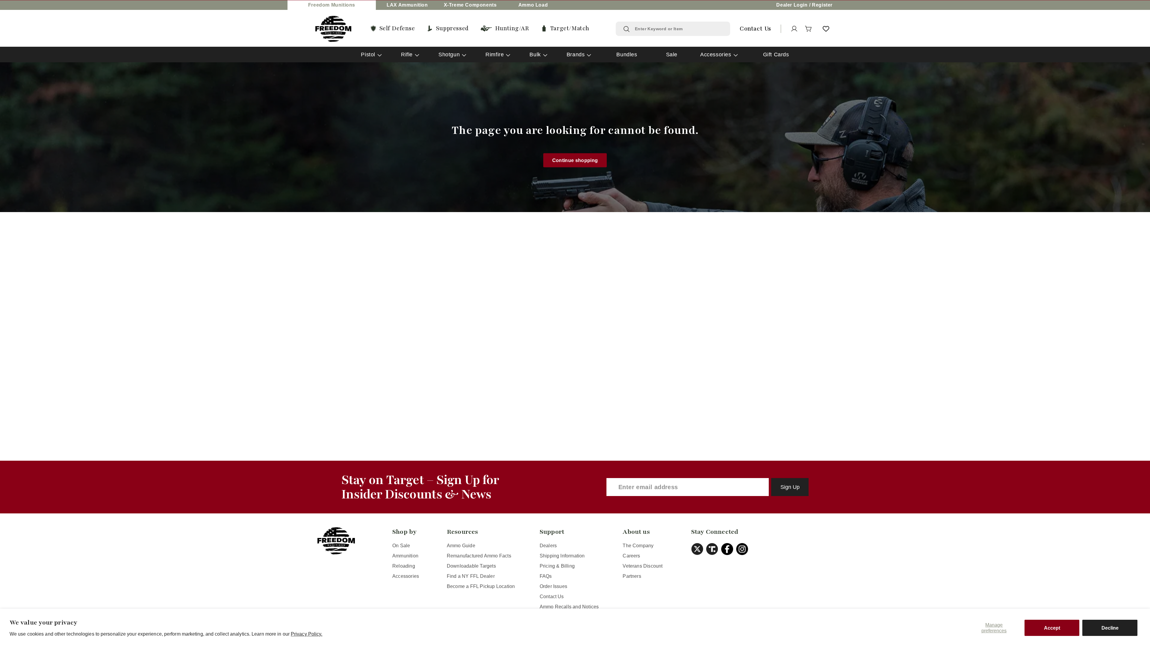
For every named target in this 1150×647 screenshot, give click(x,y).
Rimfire (494, 55)
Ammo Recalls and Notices (569, 606)
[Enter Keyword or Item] (626, 29)
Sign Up (790, 487)
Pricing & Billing (557, 566)
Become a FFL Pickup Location (481, 586)
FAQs (546, 576)
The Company (638, 545)
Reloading (403, 566)
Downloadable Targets (471, 566)
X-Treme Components (470, 4)
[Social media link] (698, 549)
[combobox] (679, 28)
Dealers (548, 545)
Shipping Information (562, 555)
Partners (632, 576)
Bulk (535, 55)
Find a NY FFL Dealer (471, 576)
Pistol (368, 55)
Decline (1110, 628)
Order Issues (553, 586)
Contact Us (552, 596)
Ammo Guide (461, 545)
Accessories (715, 55)
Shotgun (449, 55)
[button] (808, 28)
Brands (576, 55)
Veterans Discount (642, 566)
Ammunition (405, 555)
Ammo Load (533, 4)
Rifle (407, 55)
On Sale (401, 545)
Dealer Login (791, 4)
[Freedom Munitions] (333, 29)
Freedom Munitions (331, 4)
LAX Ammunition (407, 4)
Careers (631, 555)
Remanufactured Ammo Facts (479, 555)
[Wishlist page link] (826, 28)
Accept (1052, 628)
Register (822, 4)
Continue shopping (575, 160)
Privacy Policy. (307, 634)
